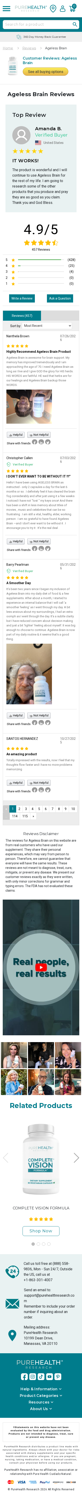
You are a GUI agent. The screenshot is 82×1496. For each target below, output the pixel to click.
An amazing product (21, 754)
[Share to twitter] (48, 441)
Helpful (17, 434)
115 (25, 816)
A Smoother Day (18, 583)
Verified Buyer (23, 464)
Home (8, 48)
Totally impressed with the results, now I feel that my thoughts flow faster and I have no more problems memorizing (40, 764)
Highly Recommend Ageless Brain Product (38, 351)
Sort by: (15, 326)
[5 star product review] (17, 346)
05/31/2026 (68, 566)
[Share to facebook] (34, 441)
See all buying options (45, 72)
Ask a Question (60, 298)
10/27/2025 (68, 740)
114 (15, 816)
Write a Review (22, 298)
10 (73, 809)
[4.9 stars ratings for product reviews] (41, 242)
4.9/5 (41, 229)
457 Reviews (41, 249)
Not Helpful (41, 434)
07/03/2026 (68, 459)
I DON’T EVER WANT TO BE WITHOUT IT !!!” (38, 476)
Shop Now (41, 1230)
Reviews (29, 48)
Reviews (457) (22, 316)
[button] (73, 8)
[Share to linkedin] (41, 441)
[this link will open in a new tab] (24, 1376)
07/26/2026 (68, 338)
